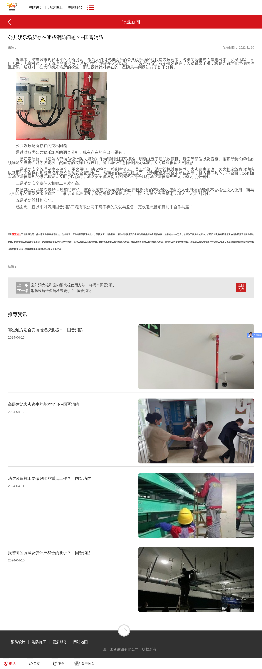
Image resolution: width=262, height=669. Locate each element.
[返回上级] (11, 22)
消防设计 (36, 7)
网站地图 (80, 642)
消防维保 (75, 7)
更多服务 (59, 642)
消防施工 (55, 7)
